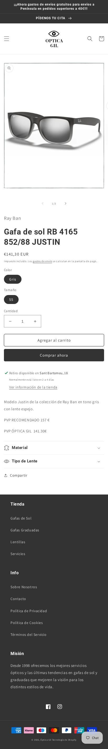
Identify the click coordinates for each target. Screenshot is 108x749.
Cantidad (11, 311)
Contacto (18, 598)
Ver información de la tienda (33, 387)
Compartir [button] (18, 475)
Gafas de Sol (20, 518)
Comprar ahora (54, 355)
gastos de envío (42, 261)
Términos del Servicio (28, 634)
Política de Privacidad (28, 610)
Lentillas (17, 542)
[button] (6, 38)
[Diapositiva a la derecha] (65, 203)
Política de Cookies (26, 622)
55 (11, 299)
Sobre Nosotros (23, 587)
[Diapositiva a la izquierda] (42, 203)
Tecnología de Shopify (64, 739)
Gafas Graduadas (24, 530)
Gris (12, 279)
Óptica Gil (45, 739)
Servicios (17, 553)
